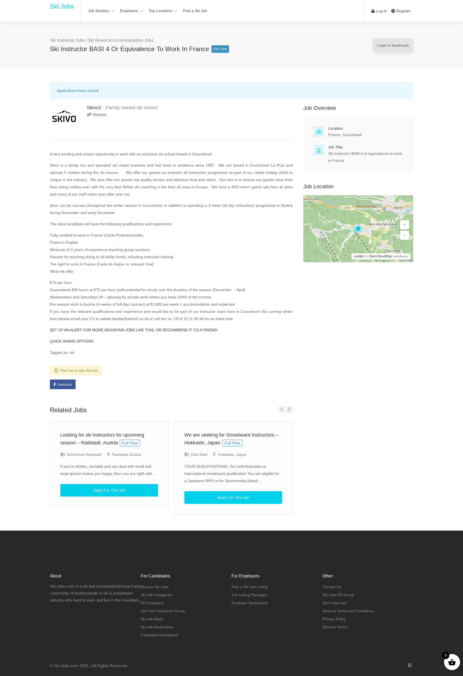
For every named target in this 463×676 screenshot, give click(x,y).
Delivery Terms (335, 627)
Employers (129, 11)
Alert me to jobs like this (79, 371)
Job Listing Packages (249, 595)
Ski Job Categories (157, 595)
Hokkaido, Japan (232, 454)
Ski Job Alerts (152, 619)
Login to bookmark (393, 45)
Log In (381, 11)
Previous (281, 409)
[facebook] (409, 665)
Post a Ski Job (195, 11)
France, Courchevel (345, 135)
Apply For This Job (109, 490)
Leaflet (359, 256)
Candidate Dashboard (159, 635)
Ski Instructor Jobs (67, 40)
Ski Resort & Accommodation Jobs (121, 40)
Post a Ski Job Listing (250, 587)
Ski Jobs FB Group (338, 595)
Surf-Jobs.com (334, 603)
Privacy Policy (334, 619)
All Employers (152, 603)
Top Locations (160, 11)
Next (289, 409)
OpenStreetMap (380, 256)
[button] (404, 225)
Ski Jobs (62, 6)
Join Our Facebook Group (163, 611)
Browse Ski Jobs (155, 587)
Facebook (64, 384)
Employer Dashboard (249, 603)
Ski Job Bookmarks (157, 627)
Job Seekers (98, 11)
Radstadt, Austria (126, 454)
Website (99, 114)
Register (402, 11)
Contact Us (331, 587)
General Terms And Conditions (348, 611)
